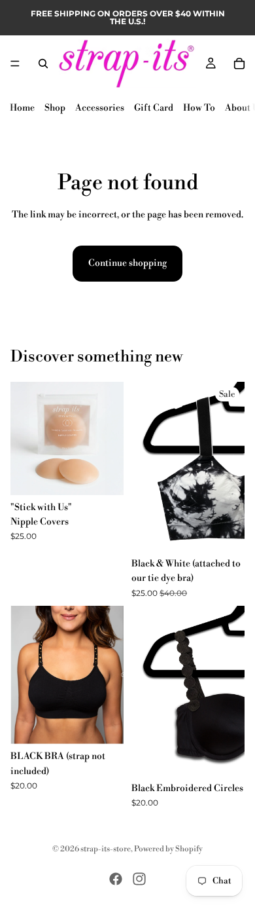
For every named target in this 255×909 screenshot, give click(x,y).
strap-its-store (105, 849)
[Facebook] (116, 879)
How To (199, 108)
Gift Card (153, 108)
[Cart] (239, 63)
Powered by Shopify (168, 849)
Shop (54, 108)
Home (22, 108)
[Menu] (15, 63)
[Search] (43, 63)
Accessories (99, 108)
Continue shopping (127, 263)
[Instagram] (139, 879)
